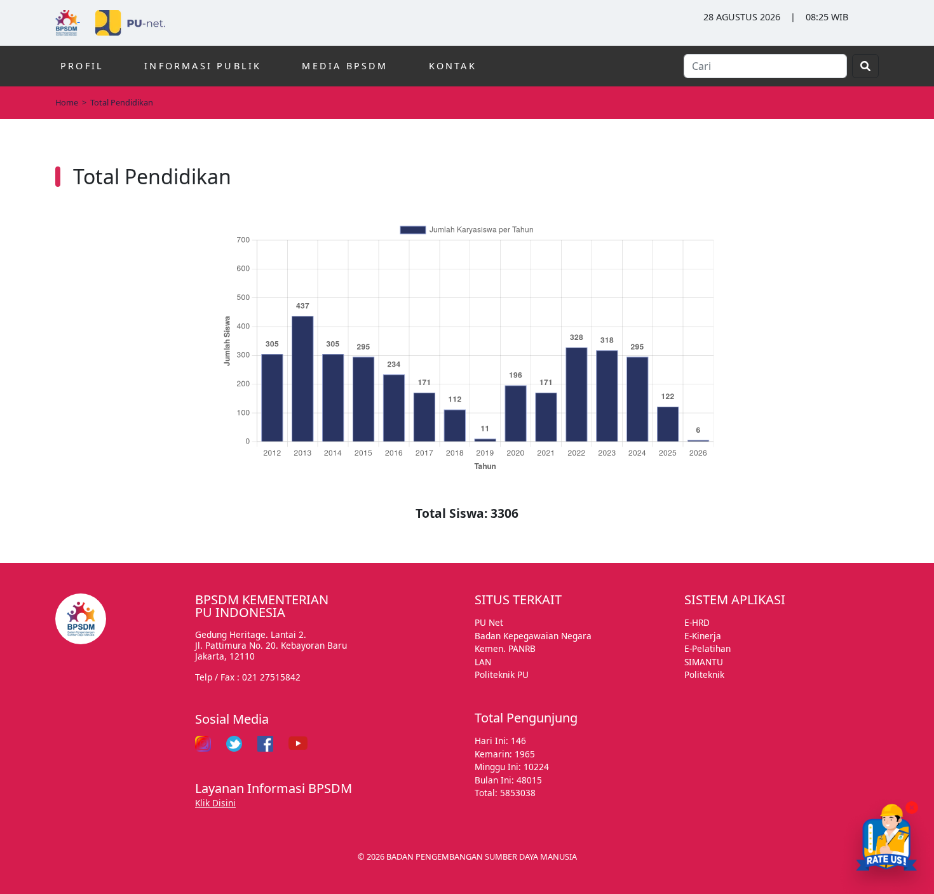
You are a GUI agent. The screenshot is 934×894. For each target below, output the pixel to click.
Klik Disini (215, 803)
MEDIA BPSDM (345, 66)
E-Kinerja (702, 636)
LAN (483, 662)
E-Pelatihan (707, 648)
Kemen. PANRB (505, 648)
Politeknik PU (502, 674)
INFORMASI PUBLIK (202, 66)
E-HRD (697, 622)
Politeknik (704, 674)
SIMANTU (703, 662)
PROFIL (82, 66)
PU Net (489, 622)
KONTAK (453, 66)
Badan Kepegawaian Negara (533, 636)
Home (66, 102)
